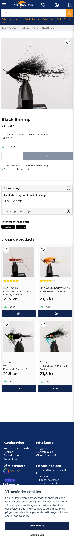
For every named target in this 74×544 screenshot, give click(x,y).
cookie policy (21, 515)
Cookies (8, 451)
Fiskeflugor (13, 28)
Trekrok (36, 28)
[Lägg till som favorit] (43, 4)
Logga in (41, 448)
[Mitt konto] (56, 4)
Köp (18, 388)
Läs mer (7, 138)
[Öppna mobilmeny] (3, 4)
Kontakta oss (11, 459)
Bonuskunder (11, 455)
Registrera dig (44, 451)
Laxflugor (25, 28)
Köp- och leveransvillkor (17, 448)
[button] (68, 42)
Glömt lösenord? (46, 455)
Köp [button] (18, 313)
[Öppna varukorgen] (70, 4)
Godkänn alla (37, 525)
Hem (3, 28)
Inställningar (37, 535)
